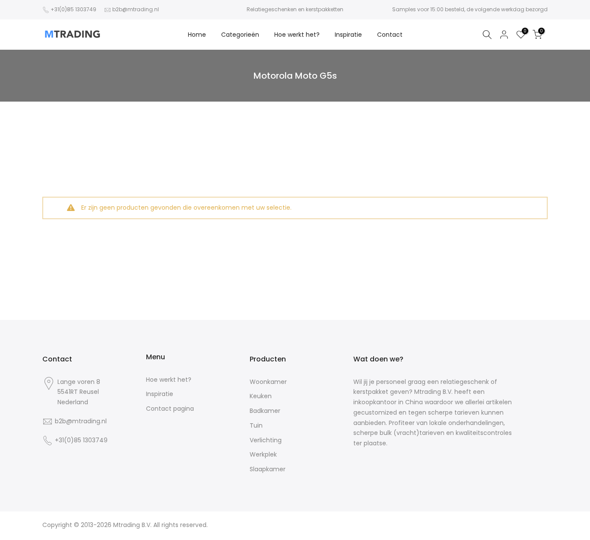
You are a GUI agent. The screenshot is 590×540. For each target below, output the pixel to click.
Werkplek (263, 455)
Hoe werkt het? (297, 34)
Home (197, 34)
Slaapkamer (267, 469)
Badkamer (265, 411)
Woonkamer (268, 382)
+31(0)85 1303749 (73, 9)
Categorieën (240, 34)
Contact (390, 34)
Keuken (261, 396)
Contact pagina (170, 409)
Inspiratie (348, 34)
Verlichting (266, 440)
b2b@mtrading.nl (135, 9)
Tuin (256, 426)
